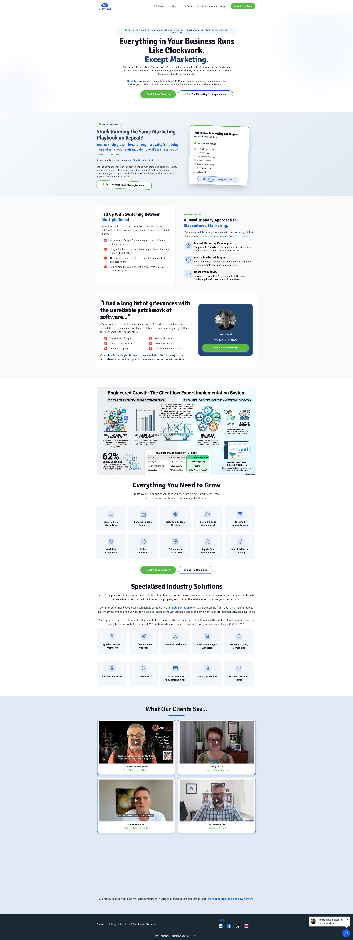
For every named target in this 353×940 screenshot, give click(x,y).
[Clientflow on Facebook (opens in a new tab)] (229, 926)
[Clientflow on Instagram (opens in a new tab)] (246, 926)
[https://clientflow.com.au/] (105, 6)
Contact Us (102, 924)
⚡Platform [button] (159, 6)
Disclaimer (151, 924)
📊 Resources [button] (208, 6)
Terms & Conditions (134, 924)
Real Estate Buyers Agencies (207, 646)
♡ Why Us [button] (174, 6)
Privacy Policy (116, 924)
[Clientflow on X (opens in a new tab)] (238, 926)
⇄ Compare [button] (190, 6)
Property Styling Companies (239, 646)
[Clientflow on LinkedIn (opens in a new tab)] (220, 926)
